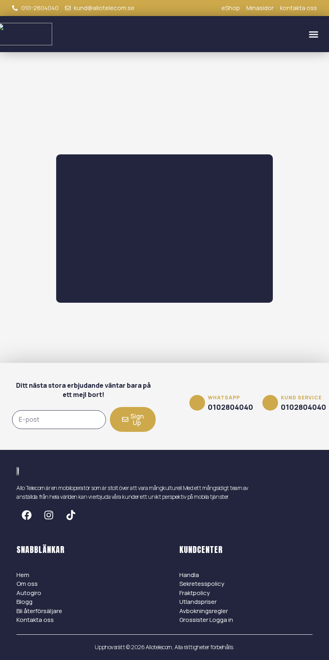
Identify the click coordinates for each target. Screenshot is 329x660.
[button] (313, 34)
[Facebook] (26, 515)
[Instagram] (49, 515)
